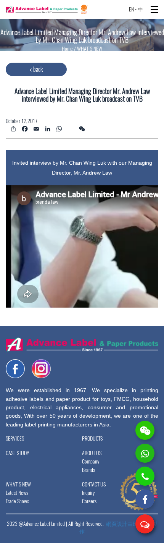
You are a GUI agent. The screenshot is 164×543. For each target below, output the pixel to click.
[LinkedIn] (46, 128)
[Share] (12, 128)
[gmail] (69, 124)
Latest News (17, 492)
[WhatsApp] (58, 128)
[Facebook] (24, 128)
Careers (89, 501)
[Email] (35, 128)
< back (36, 69)
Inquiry (88, 492)
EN (131, 9)
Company (90, 461)
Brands (88, 469)
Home (68, 48)
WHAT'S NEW (89, 48)
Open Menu (154, 9)
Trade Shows (17, 501)
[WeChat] (81, 128)
